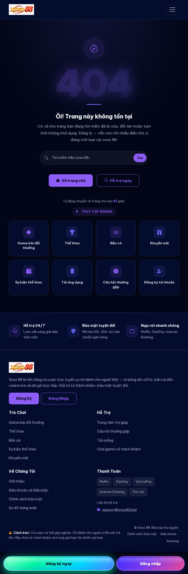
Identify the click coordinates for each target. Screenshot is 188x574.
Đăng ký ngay (59, 563)
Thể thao (16, 431)
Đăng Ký (24, 398)
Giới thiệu (16, 481)
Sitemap (172, 541)
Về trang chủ (73, 180)
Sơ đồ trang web (23, 508)
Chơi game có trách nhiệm (119, 449)
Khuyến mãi (18, 458)
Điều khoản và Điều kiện (28, 490)
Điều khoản (168, 534)
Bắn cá (14, 440)
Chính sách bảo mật (25, 499)
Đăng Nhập (58, 398)
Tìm (140, 158)
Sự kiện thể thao (22, 449)
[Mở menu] (172, 9)
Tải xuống (105, 440)
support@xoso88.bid (119, 509)
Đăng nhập (150, 563)
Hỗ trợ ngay (121, 180)
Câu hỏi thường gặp (113, 431)
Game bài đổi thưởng (26, 422)
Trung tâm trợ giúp (112, 422)
